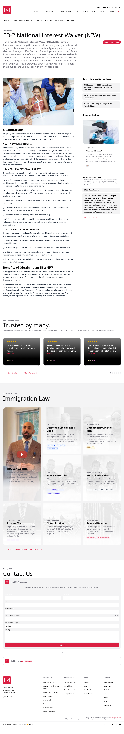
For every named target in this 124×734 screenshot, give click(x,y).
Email (6, 602)
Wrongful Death (69, 694)
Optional (116, 615)
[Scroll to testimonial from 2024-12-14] (120, 373)
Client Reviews (29, 373)
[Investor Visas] (22, 530)
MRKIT (30, 724)
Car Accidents (68, 686)
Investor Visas (47, 704)
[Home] (7, 10)
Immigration (50, 11)
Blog (93, 11)
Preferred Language (11, 623)
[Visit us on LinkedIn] (116, 724)
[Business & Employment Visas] (62, 437)
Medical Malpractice (70, 690)
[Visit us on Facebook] (104, 724)
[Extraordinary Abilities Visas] (102, 436)
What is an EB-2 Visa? (94, 151)
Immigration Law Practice (22, 20)
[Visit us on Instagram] (108, 724)
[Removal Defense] (102, 529)
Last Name (66, 595)
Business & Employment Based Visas (50, 20)
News (77, 11)
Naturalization (48, 708)
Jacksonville (113, 717)
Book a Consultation (111, 42)
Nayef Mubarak (109, 682)
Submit (62, 645)
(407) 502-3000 (114, 7)
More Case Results (91, 218)
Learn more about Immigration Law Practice (23, 549)
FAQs (85, 686)
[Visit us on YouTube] (120, 724)
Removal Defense (49, 712)
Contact (111, 11)
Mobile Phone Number (12, 616)
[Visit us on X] (112, 724)
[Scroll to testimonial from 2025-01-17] (114, 373)
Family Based (47, 696)
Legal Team (107, 686)
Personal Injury (65, 11)
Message (8, 630)
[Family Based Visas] (62, 483)
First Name (8, 595)
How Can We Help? (49, 682)
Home (6, 20)
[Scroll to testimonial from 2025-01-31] (110, 373)
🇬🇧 (118, 11)
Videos (85, 11)
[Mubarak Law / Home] (9, 680)
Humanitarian (47, 700)
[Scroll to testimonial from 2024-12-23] (118, 373)
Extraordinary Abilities (50, 692)
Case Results (12, 373)
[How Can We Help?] (22, 474)
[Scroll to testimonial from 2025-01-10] (116, 373)
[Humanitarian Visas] (102, 481)
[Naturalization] (62, 527)
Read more (10, 353)
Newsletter (107, 705)
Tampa (119, 717)
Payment (102, 11)
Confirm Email (9, 609)
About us (37, 11)
